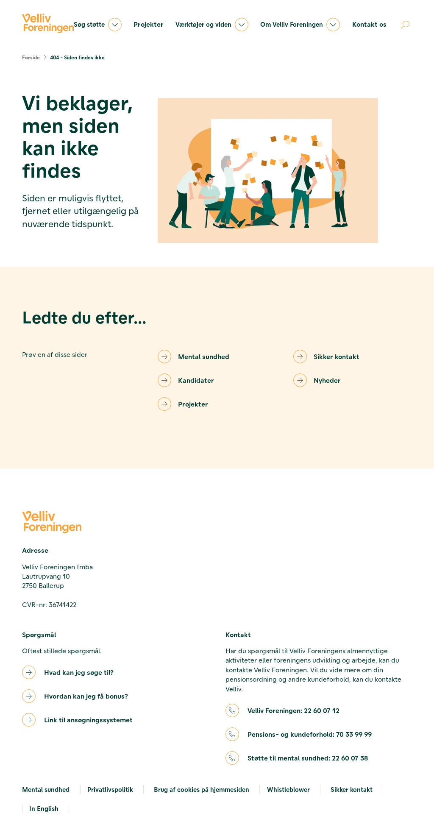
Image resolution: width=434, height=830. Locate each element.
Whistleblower (288, 789)
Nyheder (327, 380)
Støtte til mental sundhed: (308, 758)
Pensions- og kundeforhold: (310, 734)
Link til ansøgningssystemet (88, 720)
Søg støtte (89, 24)
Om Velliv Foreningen (291, 24)
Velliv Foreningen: (293, 710)
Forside (31, 57)
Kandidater (196, 380)
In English (43, 808)
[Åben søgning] (405, 24)
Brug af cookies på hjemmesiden (201, 789)
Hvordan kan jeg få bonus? (86, 696)
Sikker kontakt (336, 356)
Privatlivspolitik (110, 789)
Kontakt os (369, 24)
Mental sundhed (203, 356)
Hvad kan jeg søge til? (79, 672)
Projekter (149, 24)
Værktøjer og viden (203, 24)
